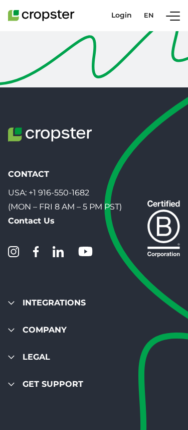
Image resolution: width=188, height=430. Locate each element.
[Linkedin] (58, 251)
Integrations (54, 302)
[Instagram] (13, 251)
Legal (36, 357)
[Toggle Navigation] (173, 16)
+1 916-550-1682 (59, 192)
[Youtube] (85, 251)
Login (121, 15)
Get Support (53, 384)
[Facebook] (36, 251)
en (149, 15)
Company (45, 330)
